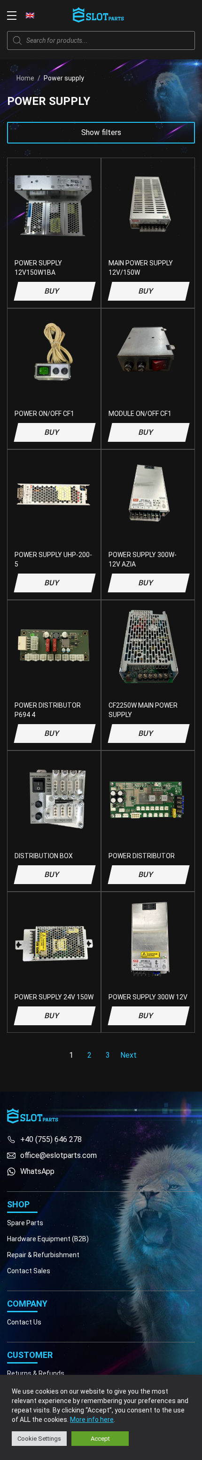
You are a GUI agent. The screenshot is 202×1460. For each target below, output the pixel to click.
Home (25, 78)
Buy (52, 291)
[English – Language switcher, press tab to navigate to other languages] (30, 15)
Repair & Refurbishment (43, 1255)
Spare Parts (25, 1223)
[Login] (169, 15)
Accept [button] (100, 1438)
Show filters (101, 132)
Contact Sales (28, 1271)
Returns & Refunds (35, 1373)
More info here (92, 1419)
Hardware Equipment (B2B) (48, 1239)
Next (128, 1055)
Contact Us (24, 1322)
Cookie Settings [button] (39, 1438)
